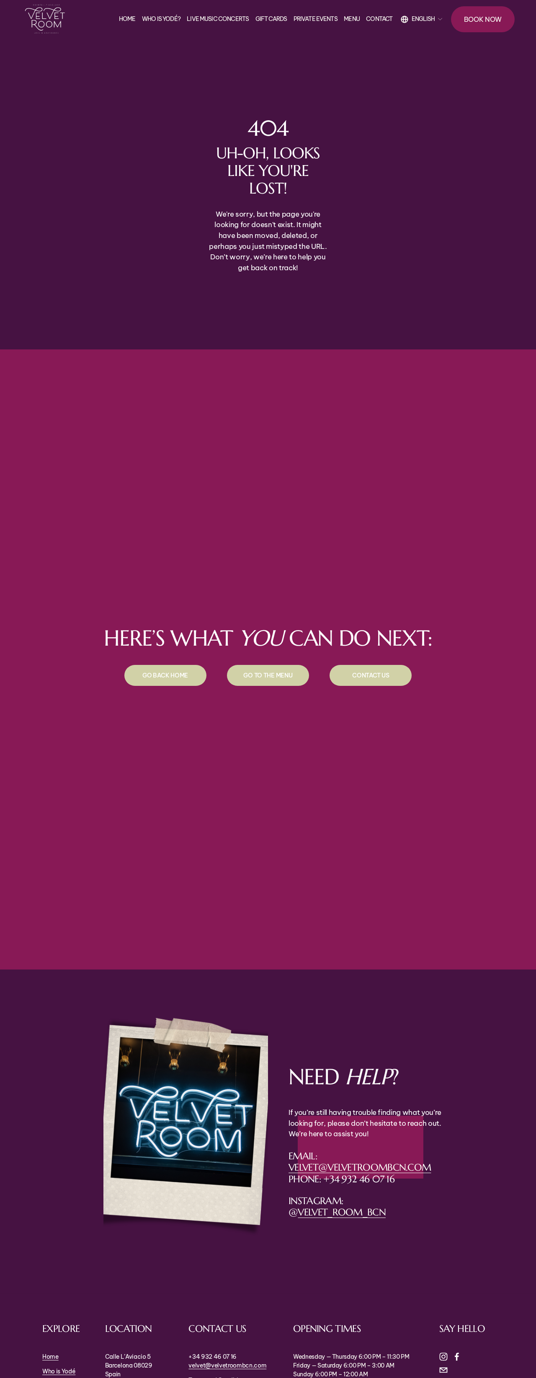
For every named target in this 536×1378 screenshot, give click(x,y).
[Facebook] (457, 1356)
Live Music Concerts (218, 19)
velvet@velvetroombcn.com (360, 1167)
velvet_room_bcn (342, 1212)
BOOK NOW (483, 19)
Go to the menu (267, 675)
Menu (352, 19)
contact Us (370, 675)
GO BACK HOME (165, 675)
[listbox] (422, 19)
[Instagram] (443, 1356)
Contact (379, 19)
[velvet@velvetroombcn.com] (443, 1370)
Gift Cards (271, 19)
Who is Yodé (58, 1371)
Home (127, 19)
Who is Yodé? (161, 19)
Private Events (316, 19)
